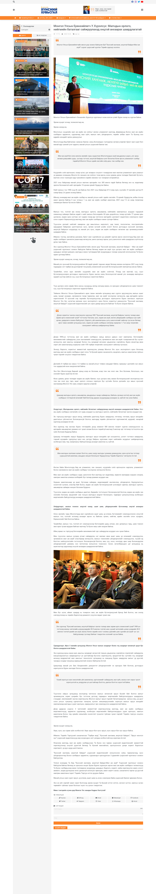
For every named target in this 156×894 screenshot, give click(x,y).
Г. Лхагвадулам (27, 26)
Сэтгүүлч (24, 30)
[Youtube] (142, 2)
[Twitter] (139, 2)
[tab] (22, 35)
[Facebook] (132, 2)
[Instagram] (136, 2)
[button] (142, 10)
